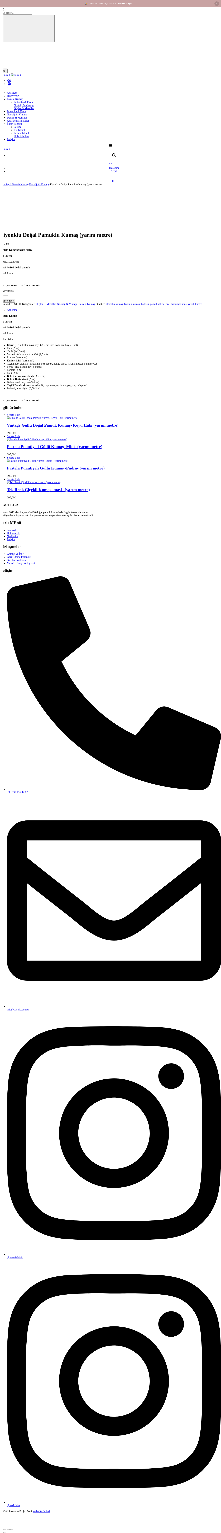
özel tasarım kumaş (176, 304)
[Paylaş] (8, 1529)
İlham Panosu (14, 123)
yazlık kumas (195, 304)
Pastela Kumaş (15, 99)
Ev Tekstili (20, 130)
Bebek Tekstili (22, 133)
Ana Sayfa (6, 184)
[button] (13, 414)
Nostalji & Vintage (24, 105)
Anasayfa (12, 92)
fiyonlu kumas (132, 304)
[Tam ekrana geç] (4, 1529)
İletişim (11, 139)
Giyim (17, 126)
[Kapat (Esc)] (11, 1529)
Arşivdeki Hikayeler (18, 120)
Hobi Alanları (21, 136)
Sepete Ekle (7, 300)
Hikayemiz (13, 95)
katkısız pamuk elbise (152, 304)
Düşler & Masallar (24, 108)
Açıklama (12, 309)
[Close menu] (4, 71)
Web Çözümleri (41, 1511)
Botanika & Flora (23, 102)
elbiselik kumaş (114, 304)
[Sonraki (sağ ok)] (4, 1532)
